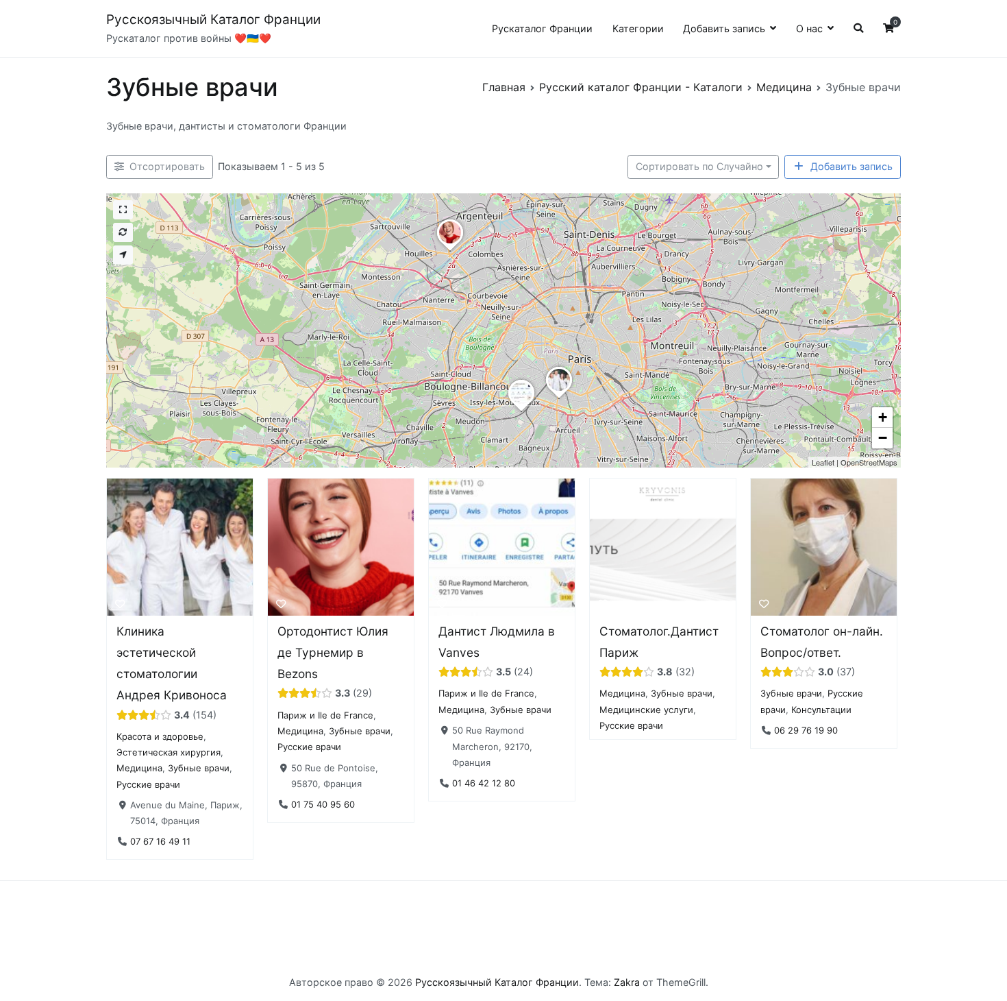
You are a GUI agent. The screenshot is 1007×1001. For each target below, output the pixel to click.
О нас (809, 28)
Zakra (627, 982)
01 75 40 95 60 (323, 803)
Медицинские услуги (646, 708)
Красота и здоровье (159, 735)
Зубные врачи (198, 767)
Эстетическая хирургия (168, 752)
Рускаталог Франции (542, 28)
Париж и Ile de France (325, 714)
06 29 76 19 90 (806, 730)
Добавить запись (724, 28)
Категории (638, 28)
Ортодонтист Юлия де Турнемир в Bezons (332, 652)
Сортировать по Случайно (699, 166)
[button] (559, 398)
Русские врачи (148, 783)
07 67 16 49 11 (160, 841)
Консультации (821, 708)
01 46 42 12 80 (483, 782)
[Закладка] (120, 603)
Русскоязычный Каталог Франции (213, 19)
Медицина (139, 767)
